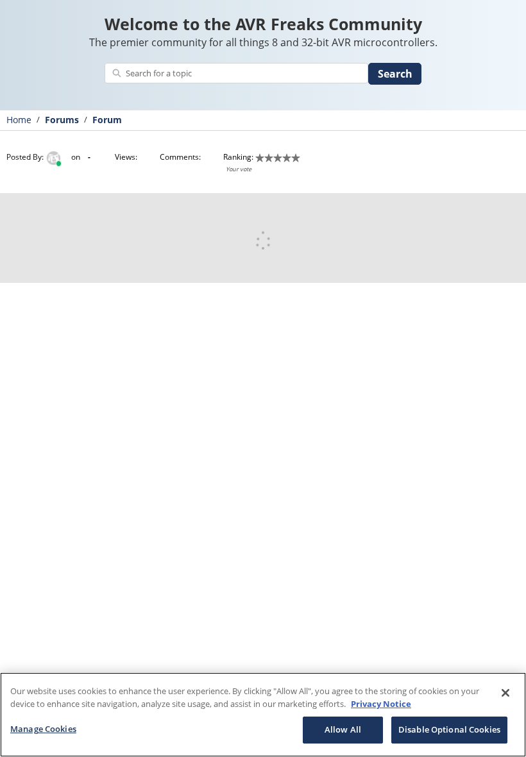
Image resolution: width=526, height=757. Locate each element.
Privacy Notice (381, 704)
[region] (263, 714)
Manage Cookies (43, 729)
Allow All (343, 729)
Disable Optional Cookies (449, 729)
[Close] (505, 693)
